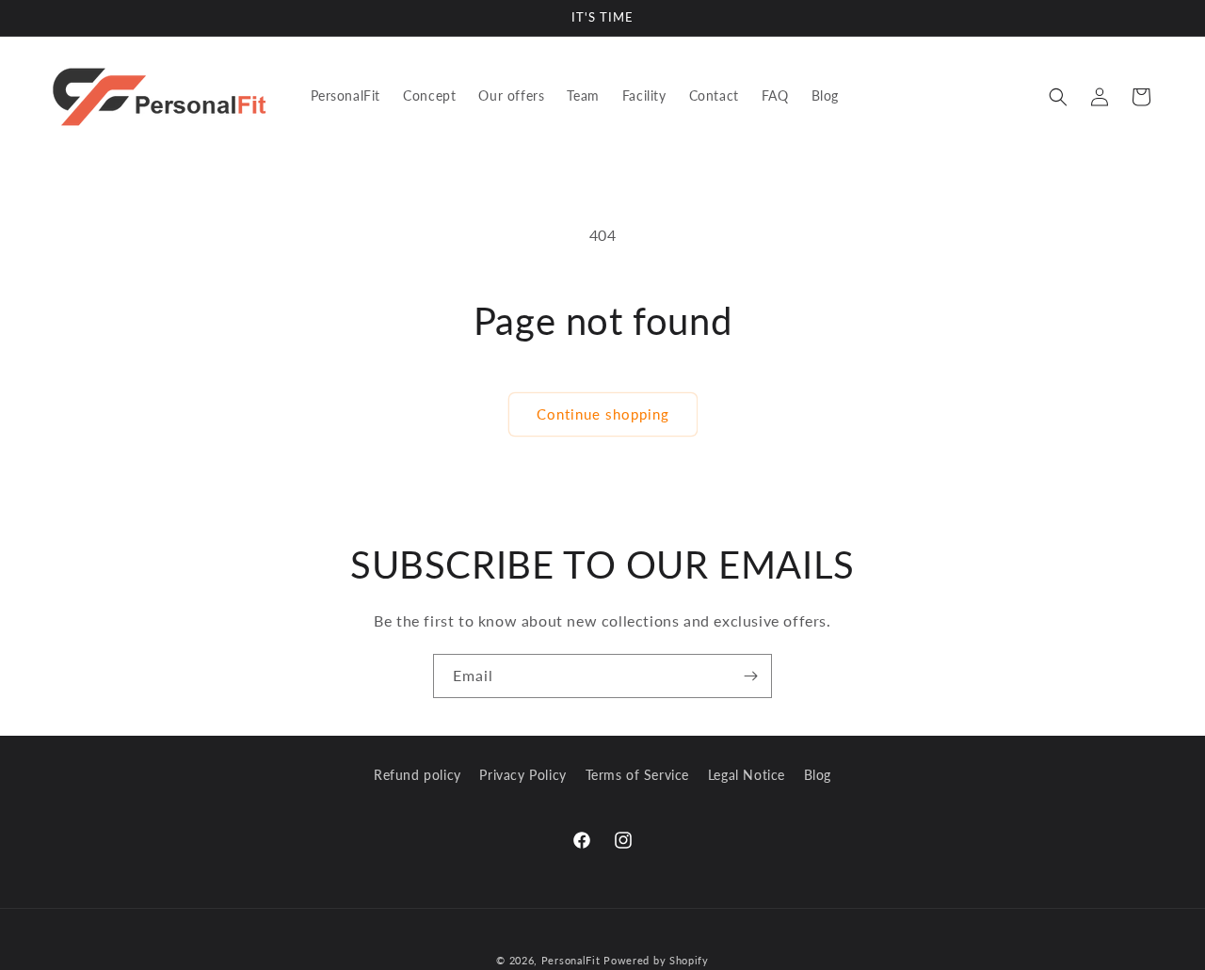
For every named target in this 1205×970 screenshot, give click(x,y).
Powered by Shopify (656, 960)
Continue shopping (603, 413)
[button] (1058, 97)
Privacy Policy (522, 775)
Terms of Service (638, 775)
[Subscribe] (750, 676)
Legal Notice (746, 775)
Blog (817, 775)
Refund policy (417, 775)
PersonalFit (571, 960)
